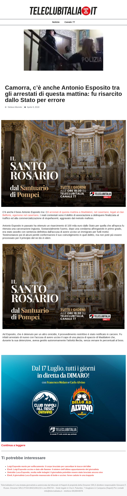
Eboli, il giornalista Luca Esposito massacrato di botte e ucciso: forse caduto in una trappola (50, 475)
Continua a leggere (13, 445)
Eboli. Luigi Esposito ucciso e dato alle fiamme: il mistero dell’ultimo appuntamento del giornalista (53, 469)
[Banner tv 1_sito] (63, 163)
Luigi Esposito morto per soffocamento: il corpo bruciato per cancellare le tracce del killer (49, 466)
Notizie (56, 22)
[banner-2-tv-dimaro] (63, 398)
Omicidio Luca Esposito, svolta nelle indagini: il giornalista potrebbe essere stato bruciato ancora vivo (55, 472)
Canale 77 (69, 22)
